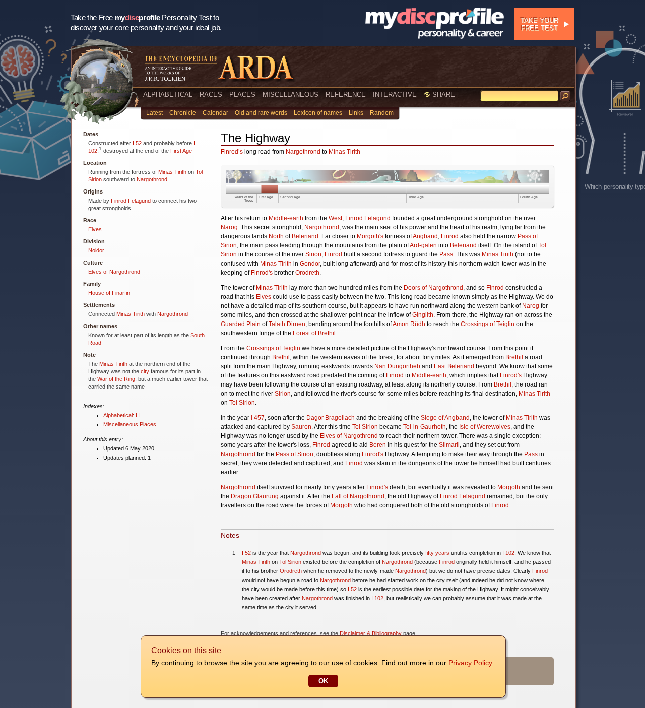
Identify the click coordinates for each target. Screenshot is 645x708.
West (335, 218)
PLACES (242, 94)
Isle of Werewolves (484, 426)
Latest (154, 112)
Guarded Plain (241, 324)
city (145, 371)
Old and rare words (261, 112)
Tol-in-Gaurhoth (424, 426)
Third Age (416, 197)
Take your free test (539, 24)
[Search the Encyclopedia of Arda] (565, 96)
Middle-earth (286, 218)
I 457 (258, 417)
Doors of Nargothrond (433, 287)
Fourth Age (529, 197)
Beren (377, 444)
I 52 (137, 143)
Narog (229, 227)
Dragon (241, 496)
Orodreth (307, 272)
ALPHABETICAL (167, 94)
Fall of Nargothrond (358, 496)
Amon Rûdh (409, 324)
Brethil (281, 357)
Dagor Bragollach (330, 417)
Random (382, 112)
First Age (181, 151)
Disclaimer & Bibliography (371, 633)
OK (323, 681)
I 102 (508, 553)
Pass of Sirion (294, 454)
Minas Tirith (172, 172)
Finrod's (262, 272)
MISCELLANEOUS (290, 94)
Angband (425, 236)
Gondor (310, 263)
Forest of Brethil (314, 333)
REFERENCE (346, 94)
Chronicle (182, 112)
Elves (95, 229)
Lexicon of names (318, 112)
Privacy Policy (470, 663)
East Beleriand (454, 366)
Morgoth (508, 487)
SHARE (442, 94)
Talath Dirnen (287, 324)
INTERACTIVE (395, 94)
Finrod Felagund (131, 201)
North (276, 236)
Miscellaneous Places (129, 424)
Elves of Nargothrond (114, 272)
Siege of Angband (445, 417)
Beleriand (305, 236)
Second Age (290, 197)
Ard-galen (423, 245)
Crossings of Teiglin (487, 324)
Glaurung (266, 496)
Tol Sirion (242, 402)
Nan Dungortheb (397, 366)
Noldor (96, 250)
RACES (211, 94)
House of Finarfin (109, 293)
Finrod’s (232, 151)
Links (356, 112)
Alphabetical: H (121, 415)
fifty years (437, 553)
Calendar (215, 112)
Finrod (450, 236)
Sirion (313, 254)
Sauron (301, 426)
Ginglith (422, 314)
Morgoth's (370, 236)
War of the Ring (116, 379)
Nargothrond (152, 179)
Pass (446, 254)
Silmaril (449, 444)
